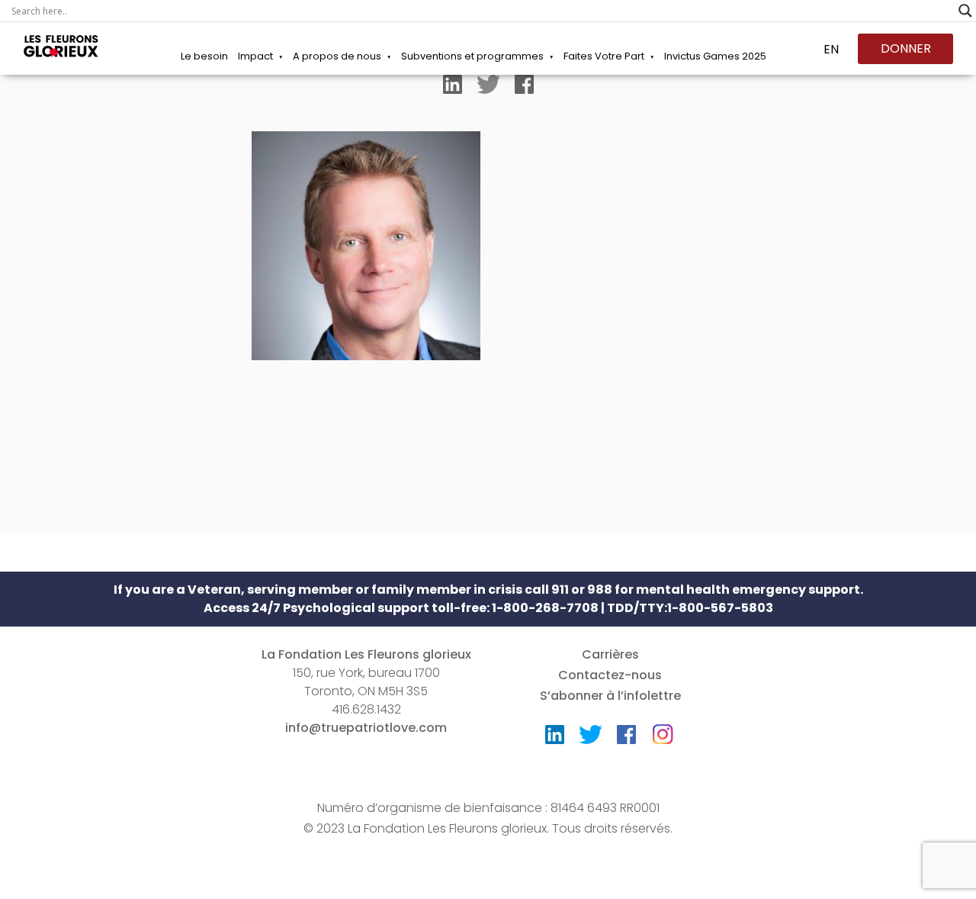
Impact (255, 56)
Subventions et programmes (472, 56)
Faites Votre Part (603, 56)
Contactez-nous (610, 675)
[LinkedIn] (452, 88)
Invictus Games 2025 (715, 56)
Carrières (610, 654)
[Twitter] (488, 88)
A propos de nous (337, 56)
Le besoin (204, 56)
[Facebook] (524, 88)
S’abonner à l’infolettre (610, 695)
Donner (906, 48)
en (831, 49)
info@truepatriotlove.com (366, 727)
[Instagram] (662, 729)
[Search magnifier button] (965, 10)
